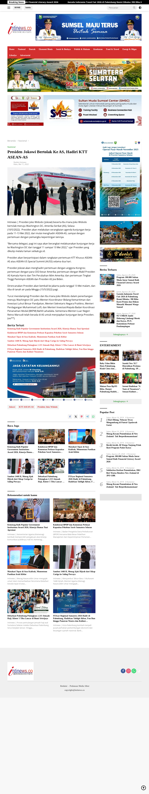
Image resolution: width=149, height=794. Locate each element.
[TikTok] (139, 671)
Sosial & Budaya (63, 49)
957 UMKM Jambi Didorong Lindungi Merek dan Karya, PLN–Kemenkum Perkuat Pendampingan (128, 321)
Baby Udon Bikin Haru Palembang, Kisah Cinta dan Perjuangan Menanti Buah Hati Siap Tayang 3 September (109, 366)
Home (11, 49)
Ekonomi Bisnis (46, 49)
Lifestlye (13, 55)
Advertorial (25, 55)
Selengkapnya (119, 334)
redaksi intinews (20, 162)
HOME (18, 7)
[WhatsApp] (134, 671)
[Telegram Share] (87, 416)
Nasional (21, 49)
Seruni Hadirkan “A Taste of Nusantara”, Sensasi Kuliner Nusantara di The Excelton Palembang (131, 389)
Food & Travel (112, 49)
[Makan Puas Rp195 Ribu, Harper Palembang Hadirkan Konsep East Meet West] (109, 378)
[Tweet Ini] (76, 416)
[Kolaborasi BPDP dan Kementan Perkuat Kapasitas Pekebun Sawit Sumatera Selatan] (51, 436)
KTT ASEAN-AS (26, 407)
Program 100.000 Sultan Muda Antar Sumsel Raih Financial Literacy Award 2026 (128, 281)
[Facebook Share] (70, 416)
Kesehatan (98, 49)
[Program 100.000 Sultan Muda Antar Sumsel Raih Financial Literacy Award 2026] (107, 279)
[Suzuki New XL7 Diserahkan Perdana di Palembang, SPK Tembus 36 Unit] (132, 355)
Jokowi (12, 407)
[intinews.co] (19, 28)
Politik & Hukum (82, 49)
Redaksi (63, 686)
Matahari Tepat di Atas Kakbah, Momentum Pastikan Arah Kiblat (37, 337)
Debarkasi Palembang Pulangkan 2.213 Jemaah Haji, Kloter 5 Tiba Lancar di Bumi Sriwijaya (49, 345)
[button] (134, 7)
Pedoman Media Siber (79, 686)
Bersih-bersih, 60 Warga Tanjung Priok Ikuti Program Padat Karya (123, 446)
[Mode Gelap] (140, 7)
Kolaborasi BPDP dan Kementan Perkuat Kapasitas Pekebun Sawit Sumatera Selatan (45, 333)
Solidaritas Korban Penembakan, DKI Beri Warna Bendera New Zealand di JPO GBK (123, 473)
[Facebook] (123, 671)
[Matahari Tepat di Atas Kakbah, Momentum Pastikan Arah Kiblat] (81, 436)
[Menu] (9, 7)
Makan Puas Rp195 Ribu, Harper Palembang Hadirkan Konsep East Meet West (109, 389)
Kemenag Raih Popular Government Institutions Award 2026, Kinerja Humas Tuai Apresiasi (48, 329)
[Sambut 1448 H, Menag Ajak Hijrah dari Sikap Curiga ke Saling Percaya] (20, 466)
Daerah (32, 49)
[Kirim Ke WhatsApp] (93, 416)
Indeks (28, 7)
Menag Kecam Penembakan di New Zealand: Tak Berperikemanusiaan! (122, 435)
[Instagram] (128, 671)
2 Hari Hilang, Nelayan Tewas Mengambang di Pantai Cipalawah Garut (121, 422)
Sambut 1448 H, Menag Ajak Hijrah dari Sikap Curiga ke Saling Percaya (40, 341)
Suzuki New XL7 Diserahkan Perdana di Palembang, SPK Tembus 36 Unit (131, 366)
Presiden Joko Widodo (47, 407)
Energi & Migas (129, 49)
